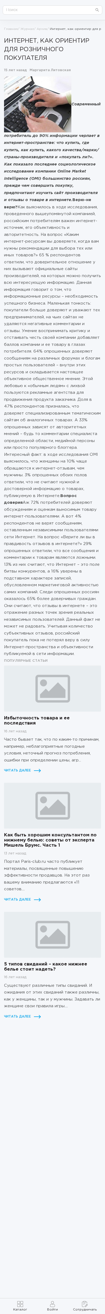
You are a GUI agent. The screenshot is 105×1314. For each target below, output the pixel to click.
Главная (11, 28)
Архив (42, 28)
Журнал (27, 28)
